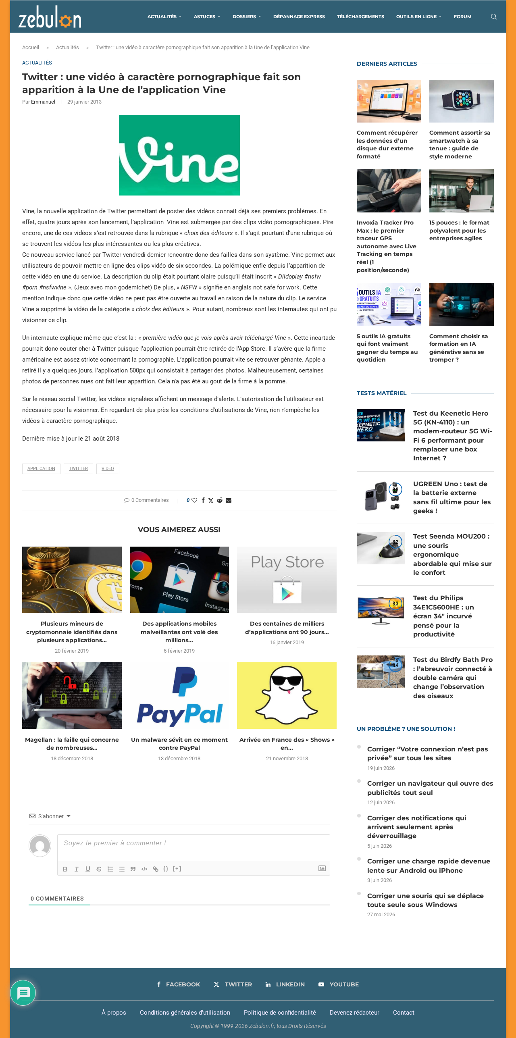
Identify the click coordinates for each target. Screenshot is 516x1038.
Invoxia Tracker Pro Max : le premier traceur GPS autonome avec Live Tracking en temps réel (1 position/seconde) (386, 246)
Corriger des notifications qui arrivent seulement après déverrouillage (416, 827)
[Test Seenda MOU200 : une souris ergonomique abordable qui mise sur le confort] (381, 548)
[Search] (494, 16)
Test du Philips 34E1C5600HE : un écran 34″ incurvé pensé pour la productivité (443, 616)
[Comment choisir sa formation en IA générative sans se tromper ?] (461, 304)
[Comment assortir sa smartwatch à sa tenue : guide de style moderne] (461, 101)
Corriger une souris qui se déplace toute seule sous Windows (425, 900)
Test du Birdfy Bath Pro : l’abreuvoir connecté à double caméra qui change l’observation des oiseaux (453, 678)
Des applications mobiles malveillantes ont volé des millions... (179, 632)
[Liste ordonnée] (110, 869)
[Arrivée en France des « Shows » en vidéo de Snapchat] (287, 695)
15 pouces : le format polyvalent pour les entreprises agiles (459, 230)
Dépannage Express (299, 16)
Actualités (162, 16)
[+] (177, 868)
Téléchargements (360, 16)
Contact (403, 1012)
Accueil (30, 47)
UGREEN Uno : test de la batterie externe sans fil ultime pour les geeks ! (452, 497)
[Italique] (76, 869)
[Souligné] (88, 869)
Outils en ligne (416, 16)
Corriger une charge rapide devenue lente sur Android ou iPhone (428, 865)
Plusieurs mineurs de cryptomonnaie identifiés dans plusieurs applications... (71, 632)
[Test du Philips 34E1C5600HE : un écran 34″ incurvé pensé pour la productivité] (381, 610)
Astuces (204, 16)
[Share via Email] (228, 500)
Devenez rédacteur (354, 1012)
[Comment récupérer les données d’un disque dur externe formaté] (389, 101)
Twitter (78, 468)
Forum (463, 16)
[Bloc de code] (144, 869)
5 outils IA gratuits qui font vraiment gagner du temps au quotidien (387, 348)
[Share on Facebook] (203, 500)
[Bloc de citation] (133, 869)
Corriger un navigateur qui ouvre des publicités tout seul (430, 788)
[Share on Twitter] (211, 500)
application (41, 468)
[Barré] (99, 869)
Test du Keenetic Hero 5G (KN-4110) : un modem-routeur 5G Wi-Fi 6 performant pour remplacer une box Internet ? (452, 436)
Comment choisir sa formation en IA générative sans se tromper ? (458, 348)
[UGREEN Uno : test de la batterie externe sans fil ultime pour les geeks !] (381, 496)
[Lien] (155, 869)
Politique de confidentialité (280, 1012)
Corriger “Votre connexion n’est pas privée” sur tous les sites (427, 753)
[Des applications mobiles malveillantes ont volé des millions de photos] (179, 580)
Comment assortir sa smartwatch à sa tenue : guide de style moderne (460, 144)
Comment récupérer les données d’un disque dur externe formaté (387, 144)
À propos (114, 1012)
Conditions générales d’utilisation (185, 1012)
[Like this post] (194, 500)
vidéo (108, 468)
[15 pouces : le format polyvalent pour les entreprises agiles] (461, 190)
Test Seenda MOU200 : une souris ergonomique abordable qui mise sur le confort (452, 554)
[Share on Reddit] (220, 500)
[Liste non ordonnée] (121, 869)
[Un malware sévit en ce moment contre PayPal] (179, 695)
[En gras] (65, 869)
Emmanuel (43, 102)
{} (166, 868)
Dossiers (244, 16)
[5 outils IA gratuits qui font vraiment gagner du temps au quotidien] (389, 304)
